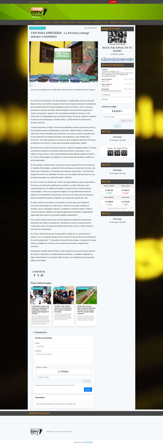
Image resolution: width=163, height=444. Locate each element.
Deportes (96, 22)
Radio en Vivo (68, 22)
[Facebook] (122, 1)
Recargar (87, 381)
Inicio (37, 22)
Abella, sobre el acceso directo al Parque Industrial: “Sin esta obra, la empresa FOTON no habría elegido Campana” (86, 309)
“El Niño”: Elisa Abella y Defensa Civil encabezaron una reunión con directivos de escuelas (62, 309)
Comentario (38, 351)
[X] (118, 1)
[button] (107, 1)
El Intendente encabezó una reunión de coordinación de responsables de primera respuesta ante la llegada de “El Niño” (40, 309)
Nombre (37, 343)
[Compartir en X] (38, 275)
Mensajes (45, 22)
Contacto (124, 22)
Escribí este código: (41, 367)
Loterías (56, 22)
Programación (84, 22)
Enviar (88, 389)
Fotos (105, 22)
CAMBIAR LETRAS (126, 121)
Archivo (114, 22)
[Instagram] (125, 1)
